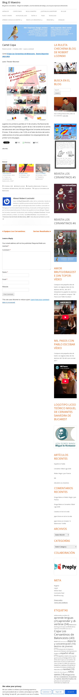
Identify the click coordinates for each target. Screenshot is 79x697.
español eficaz (64, 654)
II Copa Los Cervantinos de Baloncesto (21, 54)
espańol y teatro (64, 656)
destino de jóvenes (63, 647)
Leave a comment (29, 49)
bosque (64, 627)
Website (5, 287)
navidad (68, 669)
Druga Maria (58, 497)
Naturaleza (58, 669)
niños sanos (64, 673)
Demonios (63, 641)
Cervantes (64, 628)
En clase (63, 11)
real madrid (65, 681)
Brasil (70, 627)
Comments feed (59, 593)
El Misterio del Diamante (68, 651)
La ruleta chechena (30, 214)
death (57, 641)
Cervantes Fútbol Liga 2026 (62, 469)
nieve (56, 672)
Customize (45, 692)
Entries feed (57, 591)
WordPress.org (58, 595)
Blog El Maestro (11, 2)
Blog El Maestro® (23, 201)
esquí (73, 656)
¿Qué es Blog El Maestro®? (49, 11)
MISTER (72, 665)
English (57, 653)
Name (5, 272)
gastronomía (58, 658)
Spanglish (61, 20)
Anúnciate (5, 11)
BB (55, 478)
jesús (65, 661)
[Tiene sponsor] (9, 168)
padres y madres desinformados (65, 678)
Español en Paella (59, 464)
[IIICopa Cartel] (26, 168)
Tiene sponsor (6, 173)
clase (70, 628)
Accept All (71, 692)
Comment (6, 250)
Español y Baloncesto (34, 186)
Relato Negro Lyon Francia (62, 473)
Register (56, 586)
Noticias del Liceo (21, 15)
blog (58, 627)
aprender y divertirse (65, 622)
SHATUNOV (58, 683)
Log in (56, 588)
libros (62, 663)
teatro (66, 683)
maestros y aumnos (61, 665)
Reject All (58, 692)
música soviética (68, 667)
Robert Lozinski (6, 49)
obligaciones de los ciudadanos (64, 675)
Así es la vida (65, 512)
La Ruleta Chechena (39, 212)
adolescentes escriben (61, 615)
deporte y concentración (65, 642)
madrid (72, 663)
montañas (58, 667)
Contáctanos (17, 11)
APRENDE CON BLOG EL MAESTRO (11, 20)
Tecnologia (52, 15)
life (67, 663)
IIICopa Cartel (23, 173)
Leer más (65, 115)
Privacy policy (58, 600)
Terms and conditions (61, 603)
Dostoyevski (62, 649)
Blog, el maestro (31, 11)
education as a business (61, 483)
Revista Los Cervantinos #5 (65, 175)
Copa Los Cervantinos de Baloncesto (64, 634)
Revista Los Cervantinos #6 (65, 221)
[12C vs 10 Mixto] (43, 168)
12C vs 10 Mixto (41, 173)
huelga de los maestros (65, 659)
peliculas (57, 681)
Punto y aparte (7, 15)
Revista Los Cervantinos (33, 20)
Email (4, 279)
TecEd (43, 15)
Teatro (33, 15)
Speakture (50, 20)
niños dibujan (63, 672)
